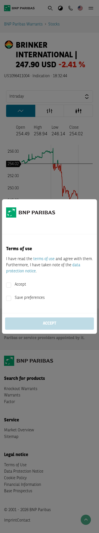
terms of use (44, 259)
